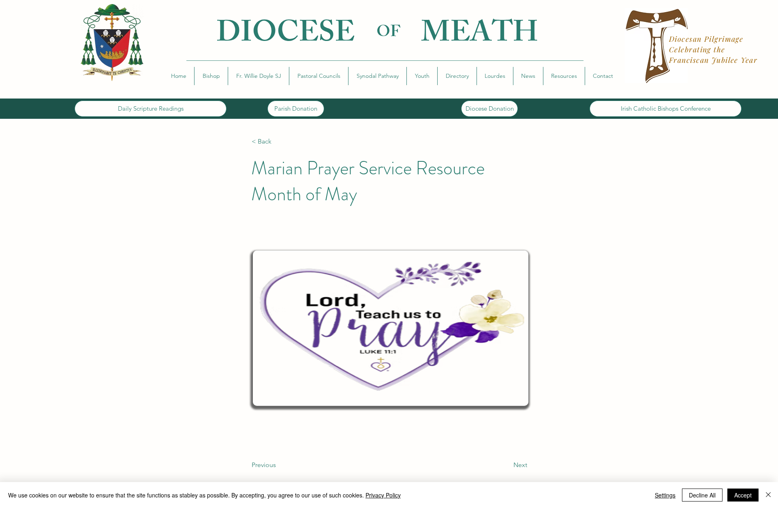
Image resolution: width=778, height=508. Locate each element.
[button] (211, 76)
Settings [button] (665, 495)
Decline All (702, 495)
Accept (743, 495)
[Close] (768, 495)
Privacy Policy (383, 495)
